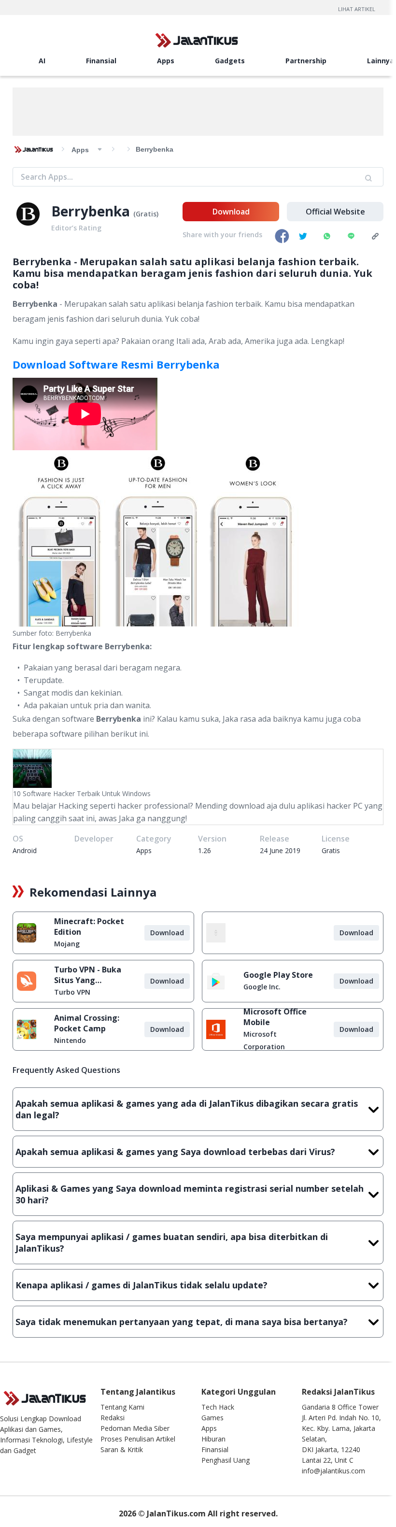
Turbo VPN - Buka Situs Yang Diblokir (87, 974)
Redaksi (112, 1417)
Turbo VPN (72, 992)
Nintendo (70, 1040)
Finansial (101, 60)
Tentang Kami (122, 1407)
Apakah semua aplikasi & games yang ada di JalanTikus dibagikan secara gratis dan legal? (186, 1109)
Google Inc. (262, 986)
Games (212, 1417)
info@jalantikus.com (333, 1470)
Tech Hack (217, 1407)
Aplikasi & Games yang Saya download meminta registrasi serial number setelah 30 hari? (189, 1194)
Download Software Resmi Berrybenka (116, 364)
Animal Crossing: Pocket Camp (86, 1023)
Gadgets (230, 60)
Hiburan (213, 1438)
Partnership (305, 60)
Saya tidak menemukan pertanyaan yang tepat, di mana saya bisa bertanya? (181, 1321)
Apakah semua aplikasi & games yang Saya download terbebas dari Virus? (175, 1151)
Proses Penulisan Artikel (137, 1438)
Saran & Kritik (121, 1449)
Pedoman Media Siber (135, 1428)
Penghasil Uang (225, 1460)
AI (42, 60)
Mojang (67, 943)
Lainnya (380, 60)
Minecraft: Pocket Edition (89, 926)
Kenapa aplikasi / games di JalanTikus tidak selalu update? (141, 1285)
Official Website (335, 211)
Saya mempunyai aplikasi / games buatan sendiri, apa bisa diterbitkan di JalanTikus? (171, 1242)
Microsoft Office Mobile (275, 1017)
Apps (165, 60)
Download (231, 211)
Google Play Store (278, 975)
